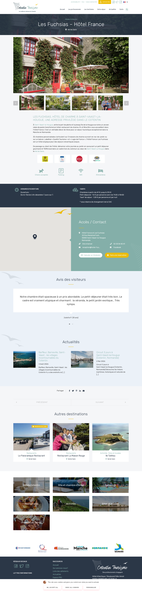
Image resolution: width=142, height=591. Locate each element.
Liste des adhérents (60, 571)
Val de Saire (72, 30)
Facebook (117, 247)
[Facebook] (69, 390)
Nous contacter (91, 2)
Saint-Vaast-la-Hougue (44, 125)
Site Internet (87, 244)
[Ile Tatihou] (110, 437)
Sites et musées (114, 453)
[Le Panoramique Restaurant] (31, 437)
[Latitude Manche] (81, 548)
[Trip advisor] (97, 159)
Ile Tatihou (110, 455)
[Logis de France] (45, 159)
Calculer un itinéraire (91, 255)
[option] (32, 103)
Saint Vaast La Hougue (96, 149)
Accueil (56, 565)
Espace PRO (106, 2)
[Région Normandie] (61, 548)
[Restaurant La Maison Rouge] (71, 437)
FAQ (83, 2)
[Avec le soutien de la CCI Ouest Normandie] (23, 548)
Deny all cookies (72, 587)
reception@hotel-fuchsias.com (91, 247)
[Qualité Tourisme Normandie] (62, 159)
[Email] (83, 390)
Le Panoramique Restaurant (31, 455)
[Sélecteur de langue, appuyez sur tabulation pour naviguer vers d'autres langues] (125, 2)
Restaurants (31, 453)
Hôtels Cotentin (71, 19)
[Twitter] (73, 390)
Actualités (57, 574)
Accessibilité (75, 2)
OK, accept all (52, 587)
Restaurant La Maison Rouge (71, 455)
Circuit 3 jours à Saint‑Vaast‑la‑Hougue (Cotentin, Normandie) (108, 355)
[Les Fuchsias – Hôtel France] (71, 65)
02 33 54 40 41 (119, 244)
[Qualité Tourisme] (42, 548)
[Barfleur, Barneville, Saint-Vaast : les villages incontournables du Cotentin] (24, 359)
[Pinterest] (76, 390)
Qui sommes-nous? (60, 568)
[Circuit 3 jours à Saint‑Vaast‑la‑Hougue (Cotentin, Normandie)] (82, 359)
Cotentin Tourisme (26, 7)
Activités (103, 453)
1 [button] (69, 324)
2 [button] (73, 324)
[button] (34, 237)
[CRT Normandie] (100, 548)
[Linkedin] (80, 390)
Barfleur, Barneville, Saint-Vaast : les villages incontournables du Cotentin (52, 356)
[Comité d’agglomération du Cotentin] (119, 548)
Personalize (91, 587)
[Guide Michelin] (79, 159)
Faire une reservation (118, 255)
